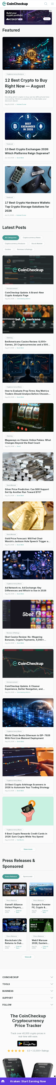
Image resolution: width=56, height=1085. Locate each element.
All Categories (11, 238)
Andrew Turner (21, 104)
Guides (8, 249)
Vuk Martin (20, 840)
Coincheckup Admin (23, 298)
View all (28, 957)
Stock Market (37, 243)
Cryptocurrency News (32, 238)
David (19, 446)
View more (28, 849)
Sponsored (27, 876)
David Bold (20, 158)
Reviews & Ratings (24, 249)
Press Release (11, 876)
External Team (19, 911)
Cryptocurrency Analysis (15, 243)
